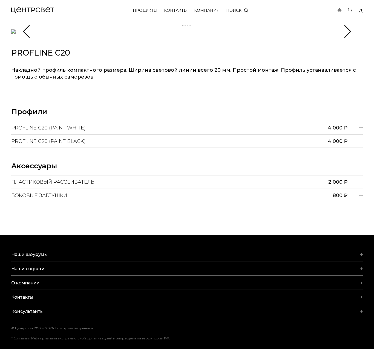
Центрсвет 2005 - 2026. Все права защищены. (56, 328)
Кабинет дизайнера (357, 10)
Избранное (346, 10)
